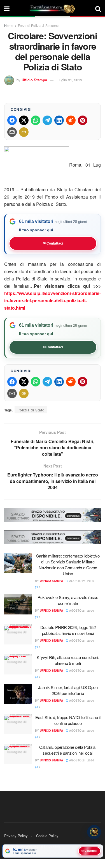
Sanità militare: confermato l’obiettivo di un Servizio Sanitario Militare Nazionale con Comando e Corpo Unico (67, 564)
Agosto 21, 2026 (81, 581)
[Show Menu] (7, 8)
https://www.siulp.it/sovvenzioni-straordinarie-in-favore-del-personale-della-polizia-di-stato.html (52, 300)
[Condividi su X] (24, 120)
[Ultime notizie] (94, 831)
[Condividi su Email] (12, 132)
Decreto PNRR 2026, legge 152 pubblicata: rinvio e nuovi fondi (68, 630)
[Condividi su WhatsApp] (35, 120)
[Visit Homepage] (52, 8)
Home (8, 25)
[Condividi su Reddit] (71, 120)
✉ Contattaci (53, 243)
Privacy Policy (16, 835)
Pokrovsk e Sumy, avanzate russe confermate (68, 600)
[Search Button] (98, 8)
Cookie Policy (47, 835)
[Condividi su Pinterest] (82, 120)
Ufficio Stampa (34, 79)
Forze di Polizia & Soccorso (39, 25)
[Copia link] (24, 132)
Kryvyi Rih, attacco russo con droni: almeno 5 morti (68, 660)
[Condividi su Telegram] (47, 120)
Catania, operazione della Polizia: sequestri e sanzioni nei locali (68, 750)
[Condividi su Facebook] (12, 120)
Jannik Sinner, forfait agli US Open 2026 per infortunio (68, 690)
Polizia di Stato (31, 409)
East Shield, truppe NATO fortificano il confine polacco (67, 720)
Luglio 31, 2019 (69, 79)
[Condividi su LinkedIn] (59, 120)
